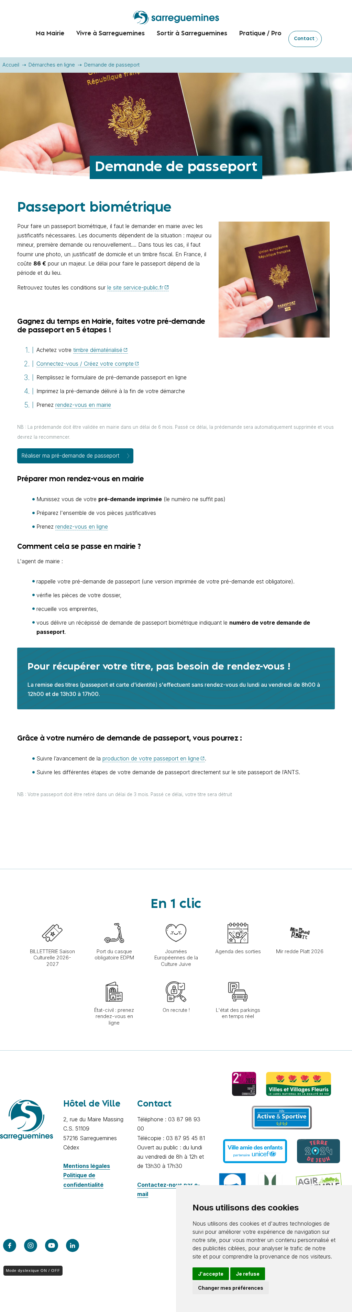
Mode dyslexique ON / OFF (33, 1270)
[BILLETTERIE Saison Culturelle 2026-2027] (52, 919)
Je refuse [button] (248, 1274)
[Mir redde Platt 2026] (300, 919)
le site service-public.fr (135, 287)
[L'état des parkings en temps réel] (238, 977)
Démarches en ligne (52, 65)
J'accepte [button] (210, 1274)
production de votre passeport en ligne (150, 758)
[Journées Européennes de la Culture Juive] (176, 919)
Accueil (10, 65)
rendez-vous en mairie (83, 404)
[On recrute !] (176, 977)
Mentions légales (86, 1165)
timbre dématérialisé (97, 349)
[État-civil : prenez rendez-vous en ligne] (114, 977)
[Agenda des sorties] (238, 919)
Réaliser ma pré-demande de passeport (70, 455)
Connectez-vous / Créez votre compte (85, 363)
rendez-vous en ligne (81, 526)
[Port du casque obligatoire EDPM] (114, 919)
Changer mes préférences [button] (230, 1288)
